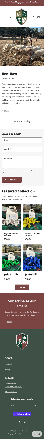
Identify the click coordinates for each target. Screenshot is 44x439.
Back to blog (23, 121)
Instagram (9, 370)
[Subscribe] (36, 322)
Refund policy (19, 434)
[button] (4, 16)
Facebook (8, 364)
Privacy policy (31, 434)
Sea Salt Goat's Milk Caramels (32, 234)
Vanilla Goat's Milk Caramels (11, 275)
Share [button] (6, 111)
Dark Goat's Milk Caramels (31, 275)
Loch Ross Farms (20, 431)
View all (22, 287)
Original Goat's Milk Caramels (11, 234)
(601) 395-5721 (11, 391)
